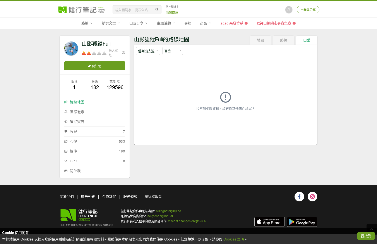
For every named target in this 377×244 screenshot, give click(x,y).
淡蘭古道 (172, 12)
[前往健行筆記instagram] (312, 196)
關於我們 (67, 196)
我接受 (366, 235)
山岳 (306, 40)
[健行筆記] (82, 10)
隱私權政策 (153, 196)
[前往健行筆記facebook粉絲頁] (299, 196)
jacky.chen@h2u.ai (160, 216)
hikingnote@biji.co (168, 211)
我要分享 (309, 9)
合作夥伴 (109, 196)
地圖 (260, 40)
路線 (283, 40)
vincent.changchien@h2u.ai (187, 221)
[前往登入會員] (288, 9)
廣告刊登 (88, 196)
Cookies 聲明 (233, 239)
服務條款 (130, 196)
